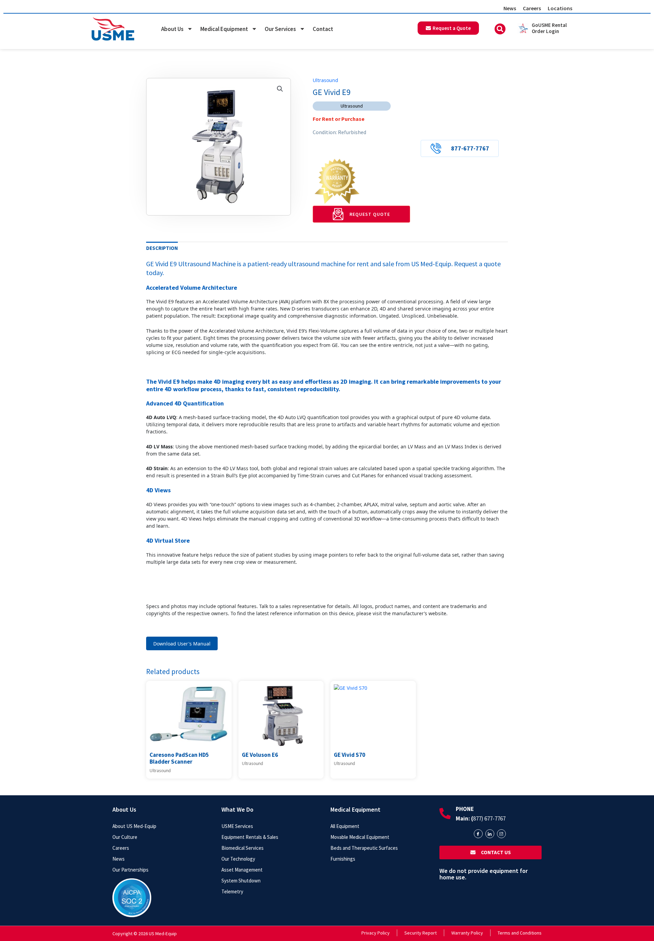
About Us (172, 29)
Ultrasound (325, 80)
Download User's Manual (182, 643)
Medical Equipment (224, 29)
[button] (500, 28)
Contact (323, 29)
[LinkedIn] (489, 833)
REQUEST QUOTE (369, 214)
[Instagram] (501, 833)
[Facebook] (478, 833)
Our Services (280, 29)
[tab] (162, 248)
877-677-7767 (470, 148)
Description (162, 248)
